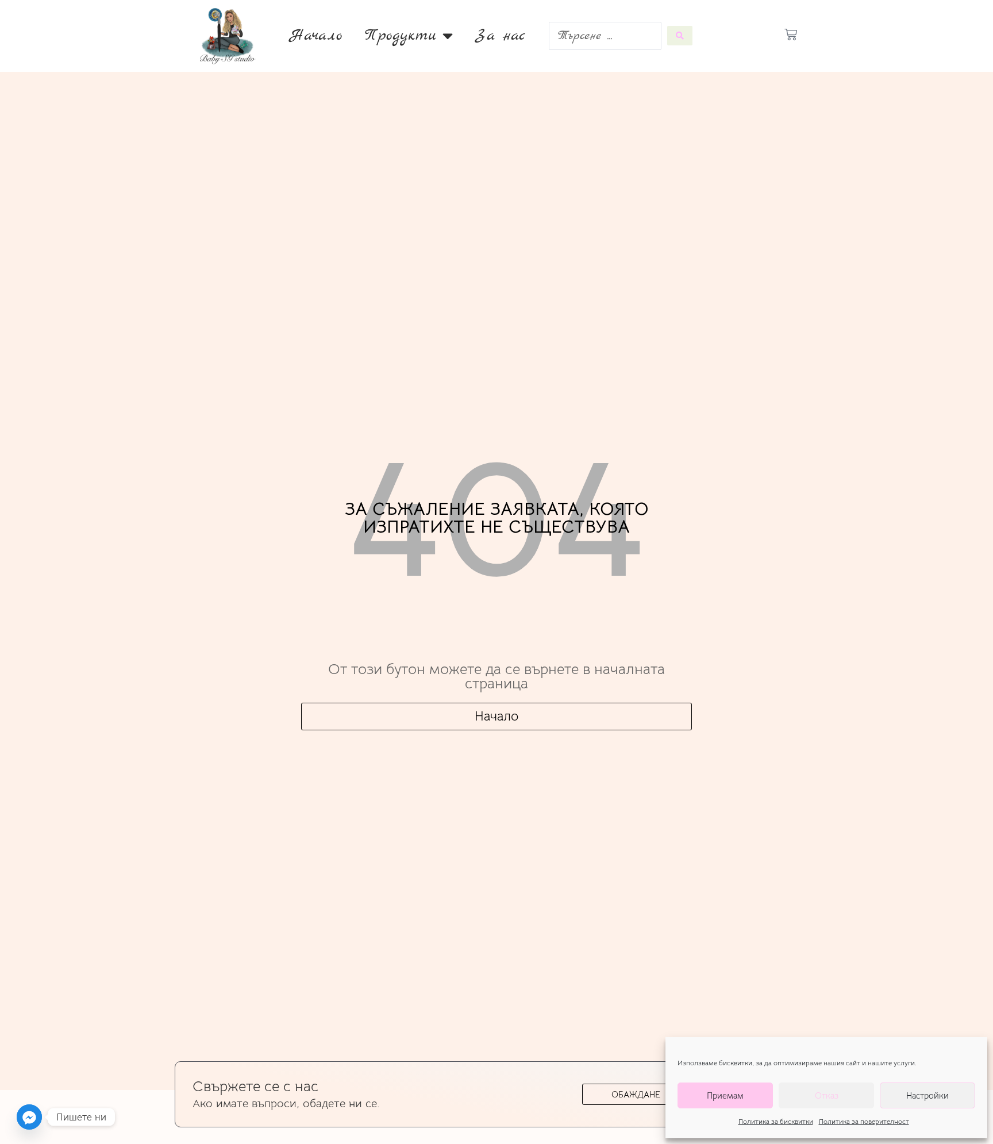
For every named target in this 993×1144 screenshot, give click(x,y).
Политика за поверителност (864, 1121)
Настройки (927, 1095)
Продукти (401, 35)
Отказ (826, 1095)
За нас (500, 35)
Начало (316, 35)
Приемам (725, 1095)
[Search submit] (679, 35)
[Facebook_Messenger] (29, 1117)
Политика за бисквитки (775, 1121)
